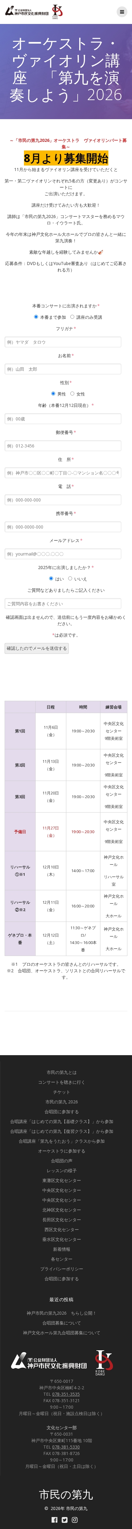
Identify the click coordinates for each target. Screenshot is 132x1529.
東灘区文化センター (61, 1180)
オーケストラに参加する (61, 1151)
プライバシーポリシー (61, 1269)
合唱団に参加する (62, 1111)
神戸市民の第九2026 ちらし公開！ (62, 1313)
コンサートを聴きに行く (61, 1082)
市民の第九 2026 (61, 1102)
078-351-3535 (66, 1394)
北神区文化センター (61, 1210)
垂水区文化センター (61, 1239)
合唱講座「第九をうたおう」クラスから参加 (62, 1141)
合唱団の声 (61, 1161)
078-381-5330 (66, 1447)
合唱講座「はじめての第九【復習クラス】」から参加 (61, 1131)
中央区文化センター (61, 1190)
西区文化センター (62, 1229)
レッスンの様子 (62, 1170)
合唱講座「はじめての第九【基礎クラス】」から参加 (61, 1121)
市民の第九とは (62, 1072)
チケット (61, 1092)
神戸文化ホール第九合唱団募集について (61, 1333)
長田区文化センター (61, 1220)
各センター (61, 1259)
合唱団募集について (61, 1323)
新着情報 (61, 1249)
